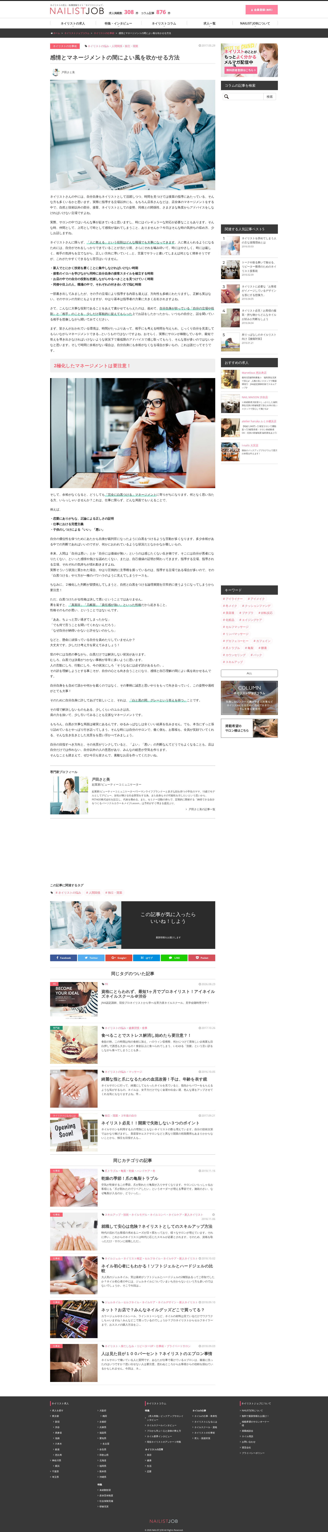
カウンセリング (236, 655)
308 (129, 12)
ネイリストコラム (164, 23)
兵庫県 (102, 1427)
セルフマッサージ (237, 627)
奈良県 (102, 1449)
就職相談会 (247, 1430)
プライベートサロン (179, 1346)
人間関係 (117, 46)
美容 (149, 1455)
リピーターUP (145, 1346)
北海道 (102, 1460)
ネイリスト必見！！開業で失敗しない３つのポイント (150, 1122)
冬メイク (231, 606)
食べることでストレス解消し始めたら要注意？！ (146, 1035)
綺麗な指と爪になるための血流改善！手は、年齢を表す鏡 (154, 1079)
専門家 (56, 1027)
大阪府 (102, 1410)
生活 (149, 1466)
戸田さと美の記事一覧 (202, 809)
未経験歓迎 (105, 1490)
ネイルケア (175, 1214)
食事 (144, 1028)
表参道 (58, 1432)
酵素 (264, 648)
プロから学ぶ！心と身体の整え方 (164, 1430)
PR (106, 984)
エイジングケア (252, 620)
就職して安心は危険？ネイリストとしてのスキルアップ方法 (156, 1226)
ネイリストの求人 (73, 23)
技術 (126, 1214)
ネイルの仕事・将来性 (205, 1416)
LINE (177, 957)
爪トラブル (111, 1171)
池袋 (57, 1438)
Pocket (204, 957)
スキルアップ (113, 1214)
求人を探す (57, 1410)
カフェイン (263, 641)
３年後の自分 (129, 1115)
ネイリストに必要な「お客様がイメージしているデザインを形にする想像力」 (259, 291)
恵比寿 (58, 1455)
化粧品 (230, 620)
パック (257, 655)
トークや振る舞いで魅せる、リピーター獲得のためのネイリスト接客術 (259, 266)
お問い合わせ (248, 1441)
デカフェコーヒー (237, 641)
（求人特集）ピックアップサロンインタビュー (165, 1417)
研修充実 (104, 1506)
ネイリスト (111, 1346)
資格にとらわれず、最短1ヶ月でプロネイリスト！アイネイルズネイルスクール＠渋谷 (158, 994)
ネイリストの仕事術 (65, 46)
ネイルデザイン (167, 1302)
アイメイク (258, 599)
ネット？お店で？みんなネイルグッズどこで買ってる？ (153, 1309)
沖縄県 (102, 1477)
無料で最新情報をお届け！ (255, 1416)
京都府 (102, 1421)
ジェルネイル (113, 1302)
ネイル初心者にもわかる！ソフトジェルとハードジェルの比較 (157, 1268)
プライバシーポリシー (253, 1453)
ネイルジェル (113, 1258)
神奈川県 (56, 1460)
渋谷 (57, 1427)
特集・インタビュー (118, 23)
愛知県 (102, 1438)
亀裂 (123, 1171)
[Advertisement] (132, 850)
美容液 (230, 613)
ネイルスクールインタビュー (162, 1425)
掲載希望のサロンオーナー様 (255, 1423)
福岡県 (102, 1466)
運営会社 (246, 1447)
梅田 (104, 1416)
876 (161, 12)
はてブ (147, 957)
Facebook (65, 957)
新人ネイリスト (193, 1214)
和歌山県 (104, 1455)
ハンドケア (143, 1171)
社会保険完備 (106, 1501)
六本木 (58, 1443)
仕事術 (56, 1170)
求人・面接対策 (202, 1438)
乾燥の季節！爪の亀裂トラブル (129, 1178)
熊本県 (102, 1471)
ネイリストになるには (64, 1115)
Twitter (94, 957)
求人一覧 (209, 23)
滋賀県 (102, 1432)
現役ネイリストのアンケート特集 (164, 1441)
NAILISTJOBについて (252, 1410)
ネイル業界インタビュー (159, 1436)
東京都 (55, 1416)
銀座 (57, 1449)
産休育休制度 (106, 1495)
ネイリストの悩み (98, 46)
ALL (249, 673)
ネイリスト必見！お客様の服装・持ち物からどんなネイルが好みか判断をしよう (259, 315)
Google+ (122, 957)
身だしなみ (127, 1346)
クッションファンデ (257, 606)
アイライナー (234, 599)
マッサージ (135, 1072)
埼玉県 (55, 1477)
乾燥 (131, 1171)
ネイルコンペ (158, 1214)
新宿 (57, 1421)
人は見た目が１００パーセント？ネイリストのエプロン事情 (156, 1353)
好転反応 (267, 613)
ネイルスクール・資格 (205, 1427)
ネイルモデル (139, 1214)
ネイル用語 (247, 1436)
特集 (55, 1071)
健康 (149, 1460)
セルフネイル (153, 1258)
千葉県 (55, 1471)
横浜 (57, 1466)
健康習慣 (134, 1028)
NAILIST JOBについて (255, 23)
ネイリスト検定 (132, 1258)
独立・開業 (131, 46)
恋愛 (149, 1471)
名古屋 (105, 1443)
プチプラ (247, 613)
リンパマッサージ (237, 634)
